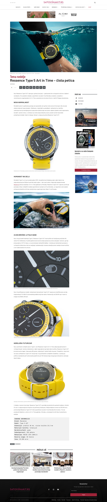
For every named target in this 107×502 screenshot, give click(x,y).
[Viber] (30, 87)
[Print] (44, 87)
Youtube (80, 104)
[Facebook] (20, 87)
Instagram (80, 101)
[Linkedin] (27, 87)
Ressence (16, 184)
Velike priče (12, 73)
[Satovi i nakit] (53, 2)
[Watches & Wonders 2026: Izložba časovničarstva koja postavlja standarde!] (41, 459)
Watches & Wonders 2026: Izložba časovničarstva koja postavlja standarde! (41, 470)
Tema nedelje (18, 73)
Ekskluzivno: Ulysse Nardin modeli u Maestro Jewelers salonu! (62, 470)
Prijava (83, 494)
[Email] (37, 87)
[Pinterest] (40, 87)
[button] (95, 3)
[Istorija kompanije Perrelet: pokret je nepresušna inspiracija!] (20, 459)
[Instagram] (76, 101)
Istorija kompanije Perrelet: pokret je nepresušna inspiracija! (20, 470)
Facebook (80, 98)
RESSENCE (17, 444)
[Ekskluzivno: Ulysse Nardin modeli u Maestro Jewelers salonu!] (63, 459)
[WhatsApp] (34, 87)
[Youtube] (76, 104)
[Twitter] (24, 87)
